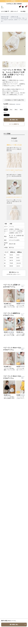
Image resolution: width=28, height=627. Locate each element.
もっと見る (23, 285)
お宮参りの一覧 (14, 16)
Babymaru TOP (5, 16)
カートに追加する (14, 124)
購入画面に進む (14, 119)
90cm (21, 109)
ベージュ (6, 115)
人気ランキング (14, 11)
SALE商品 (23, 11)
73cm (11, 109)
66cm (6, 109)
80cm (16, 109)
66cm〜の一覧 (4, 18)
